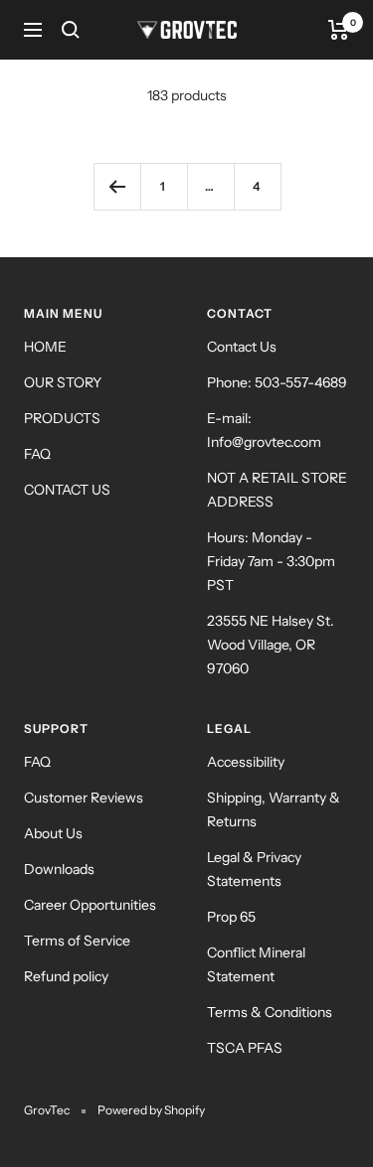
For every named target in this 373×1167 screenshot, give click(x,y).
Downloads (59, 869)
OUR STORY (62, 382)
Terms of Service (77, 940)
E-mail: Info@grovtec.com (264, 430)
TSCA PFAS (244, 1048)
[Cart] (338, 30)
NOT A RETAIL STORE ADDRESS (277, 490)
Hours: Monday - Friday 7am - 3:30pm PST (271, 561)
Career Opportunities (90, 905)
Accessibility (245, 762)
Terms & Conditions (269, 1012)
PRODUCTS (62, 418)
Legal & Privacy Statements (254, 869)
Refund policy (66, 976)
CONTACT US (67, 490)
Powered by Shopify (151, 1109)
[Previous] (116, 186)
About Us (53, 833)
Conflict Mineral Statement (256, 964)
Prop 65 (231, 917)
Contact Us (242, 347)
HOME (45, 347)
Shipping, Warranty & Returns (273, 809)
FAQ (37, 454)
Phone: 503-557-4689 (277, 382)
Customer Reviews (83, 797)
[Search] (71, 30)
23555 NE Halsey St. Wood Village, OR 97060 (270, 644)
